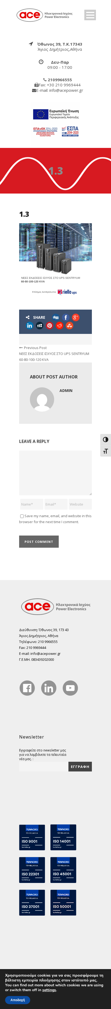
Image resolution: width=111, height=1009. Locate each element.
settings (49, 990)
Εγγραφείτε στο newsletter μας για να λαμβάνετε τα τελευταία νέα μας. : (42, 754)
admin (66, 390)
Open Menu (90, 15)
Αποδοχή (18, 1000)
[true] (44, 14)
